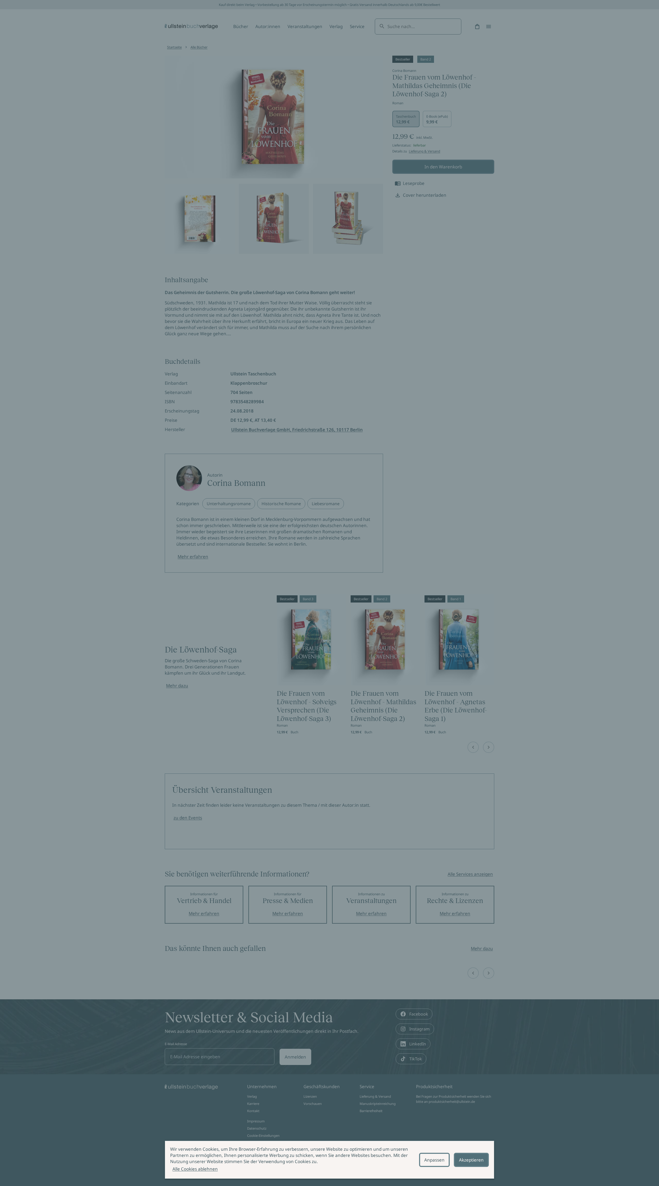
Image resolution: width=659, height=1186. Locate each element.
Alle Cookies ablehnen (195, 1169)
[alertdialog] (329, 1160)
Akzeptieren (471, 1160)
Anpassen (434, 1160)
